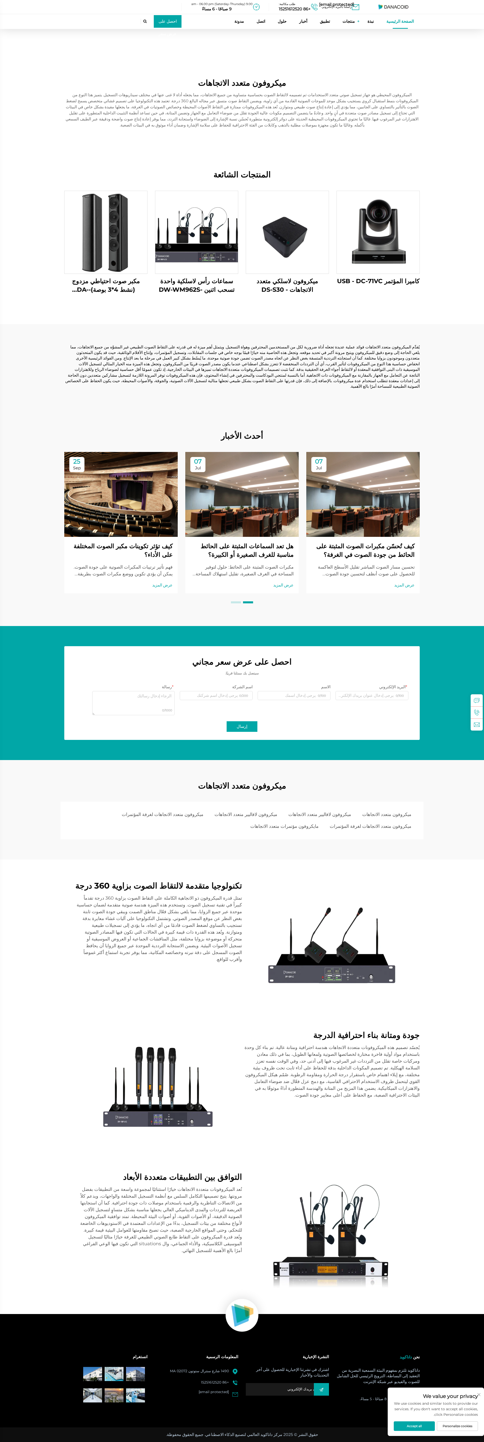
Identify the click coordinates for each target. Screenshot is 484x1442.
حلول (282, 21)
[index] (242, 1315)
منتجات (349, 21)
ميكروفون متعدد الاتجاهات (386, 814)
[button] (248, 602)
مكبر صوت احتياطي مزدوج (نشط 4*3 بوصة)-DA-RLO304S (106, 285)
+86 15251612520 (215, 1382)
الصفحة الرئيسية (400, 21)
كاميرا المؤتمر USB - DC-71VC (378, 281)
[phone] (297, 7)
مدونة (239, 21)
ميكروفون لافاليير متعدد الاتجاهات (319, 814)
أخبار (303, 21)
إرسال (242, 726)
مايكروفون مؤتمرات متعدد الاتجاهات (284, 826)
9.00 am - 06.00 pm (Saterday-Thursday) (222, 4)
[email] (339, 7)
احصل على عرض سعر (168, 23)
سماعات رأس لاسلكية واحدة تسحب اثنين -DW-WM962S (197, 285)
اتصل (261, 21)
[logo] (393, 7)
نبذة (371, 21)
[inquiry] (477, 700)
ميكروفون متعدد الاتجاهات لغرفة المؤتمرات (162, 814)
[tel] (477, 712)
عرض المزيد (404, 585)
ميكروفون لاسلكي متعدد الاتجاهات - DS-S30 (287, 285)
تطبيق (325, 21)
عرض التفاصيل (378, 232)
